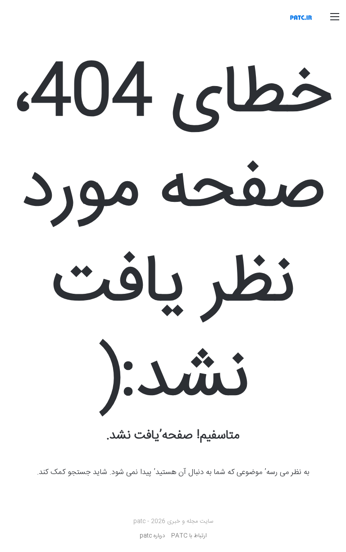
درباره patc (152, 536)
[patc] (301, 17)
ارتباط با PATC (189, 536)
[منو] (334, 21)
